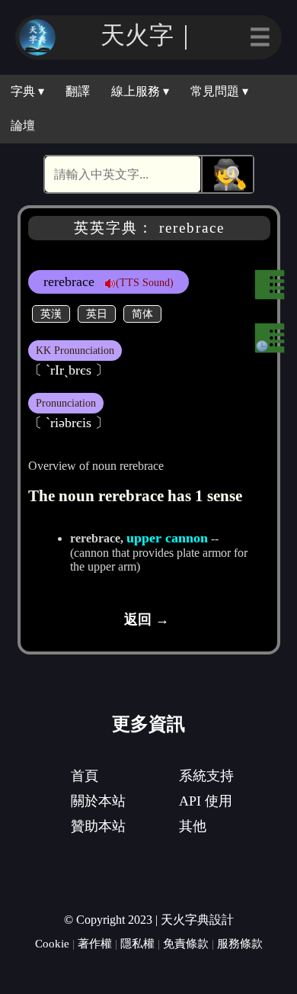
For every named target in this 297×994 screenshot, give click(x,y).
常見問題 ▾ (219, 91)
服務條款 (240, 943)
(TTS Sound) (145, 282)
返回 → (146, 619)
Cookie (52, 943)
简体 (142, 313)
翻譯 (77, 91)
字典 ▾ (27, 91)
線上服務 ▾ (140, 91)
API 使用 (205, 801)
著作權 (95, 943)
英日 (96, 313)
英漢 (51, 313)
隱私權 (137, 943)
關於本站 (98, 801)
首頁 (84, 775)
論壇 (23, 125)
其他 (192, 826)
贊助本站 (98, 826)
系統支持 (206, 775)
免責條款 (186, 943)
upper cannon (167, 537)
